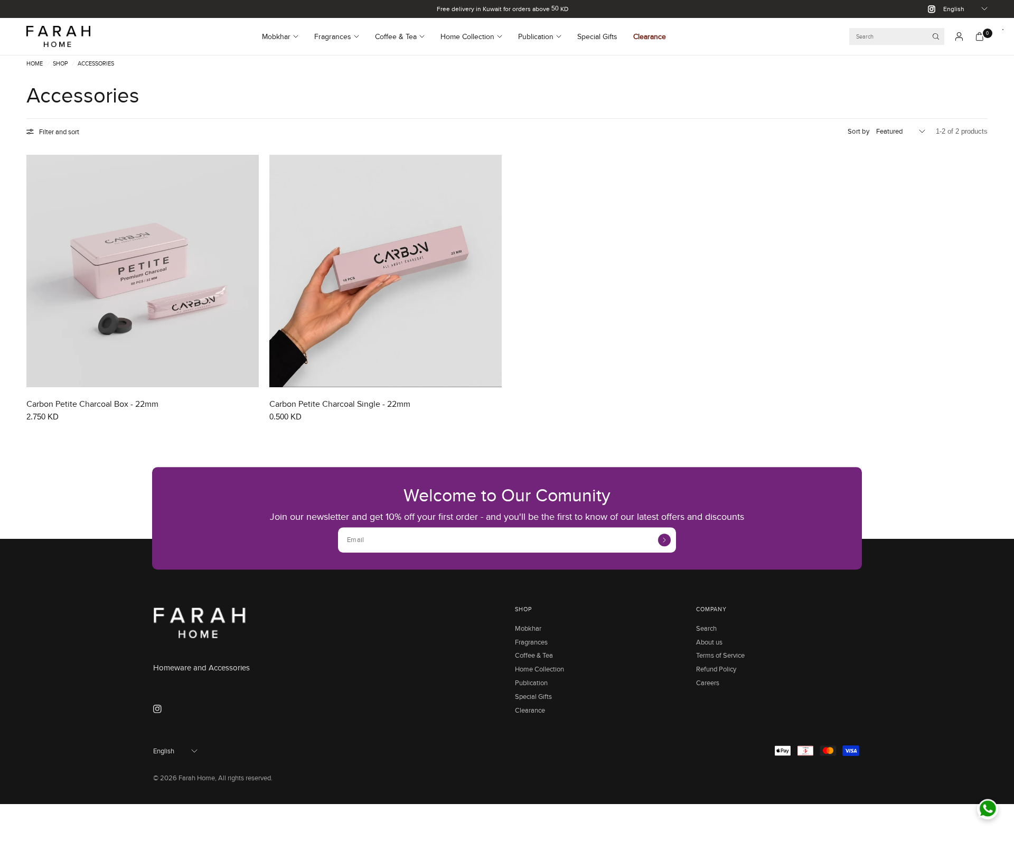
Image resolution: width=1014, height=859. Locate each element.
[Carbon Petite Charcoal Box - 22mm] (142, 271)
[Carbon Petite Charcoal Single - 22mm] (385, 271)
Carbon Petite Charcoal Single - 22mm (339, 404)
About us (709, 642)
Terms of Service (720, 655)
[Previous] (34, 271)
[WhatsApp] (987, 808)
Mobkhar (276, 36)
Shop (60, 64)
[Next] (251, 271)
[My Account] (959, 36)
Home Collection (467, 36)
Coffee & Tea (396, 36)
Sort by (858, 131)
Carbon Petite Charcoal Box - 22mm (92, 404)
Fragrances (332, 36)
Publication (535, 36)
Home (34, 64)
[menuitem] (284, 36)
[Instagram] (927, 9)
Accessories (96, 64)
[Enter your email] (664, 540)
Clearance (649, 36)
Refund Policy (716, 669)
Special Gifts (597, 36)
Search (706, 628)
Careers (707, 682)
